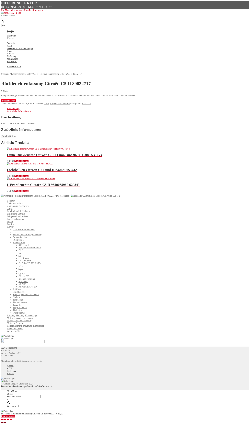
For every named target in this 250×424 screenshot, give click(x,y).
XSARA (23, 284)
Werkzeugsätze (14, 331)
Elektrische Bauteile (16, 214)
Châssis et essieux (15, 203)
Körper (14, 74)
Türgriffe (17, 305)
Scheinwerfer (25, 74)
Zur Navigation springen (12, 10)
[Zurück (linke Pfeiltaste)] (2, 422)
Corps (9, 208)
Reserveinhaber (20, 237)
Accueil (10, 30)
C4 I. (21, 266)
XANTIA (23, 281)
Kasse (9, 51)
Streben (16, 297)
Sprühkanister (19, 292)
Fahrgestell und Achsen (17, 216)
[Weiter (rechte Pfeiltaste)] (5, 422)
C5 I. (21, 268)
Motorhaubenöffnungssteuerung (27, 234)
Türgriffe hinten (20, 307)
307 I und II (24, 245)
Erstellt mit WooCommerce (39, 386)
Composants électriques (18, 206)
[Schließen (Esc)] (2, 419)
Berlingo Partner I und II (30, 247)
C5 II (35, 74)
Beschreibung (13, 108)
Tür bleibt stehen (20, 302)
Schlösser (17, 289)
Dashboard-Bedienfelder (24, 229)
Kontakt (10, 38)
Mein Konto (12, 59)
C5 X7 (22, 273)
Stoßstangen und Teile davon (26, 294)
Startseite (11, 43)
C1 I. (21, 250)
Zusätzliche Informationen (19, 111)
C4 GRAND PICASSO (30, 263)
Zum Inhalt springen (33, 10)
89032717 (86, 103)
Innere (10, 221)
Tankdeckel (18, 299)
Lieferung (11, 35)
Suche (10, 394)
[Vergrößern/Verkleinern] (11, 419)
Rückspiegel (18, 240)
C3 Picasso (24, 258)
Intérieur (11, 224)
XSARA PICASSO (28, 286)
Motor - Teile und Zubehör (19, 320)
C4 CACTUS (25, 260)
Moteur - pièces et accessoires (20, 318)
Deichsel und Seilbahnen (18, 211)
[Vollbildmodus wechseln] (8, 419)
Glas (15, 232)
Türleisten (17, 310)
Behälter (11, 200)
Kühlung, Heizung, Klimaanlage (22, 315)
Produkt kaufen (8, 101)
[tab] (128, 108)
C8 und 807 (24, 276)
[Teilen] (5, 419)
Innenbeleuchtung (27, 279)
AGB (9, 33)
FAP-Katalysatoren (15, 219)
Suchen (4, 15)
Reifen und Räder (15, 328)
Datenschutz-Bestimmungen (20, 48)
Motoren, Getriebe (15, 323)
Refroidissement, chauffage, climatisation (25, 326)
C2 (20, 253)
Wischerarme (19, 313)
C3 (20, 255)
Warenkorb (12, 61)
